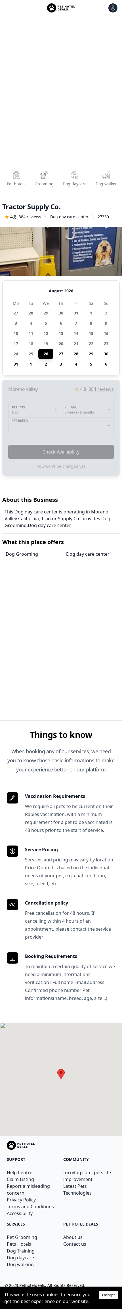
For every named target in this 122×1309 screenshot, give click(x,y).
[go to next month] (110, 291)
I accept (108, 1294)
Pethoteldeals (32, 1285)
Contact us (74, 1244)
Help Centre (19, 1172)
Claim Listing (20, 1179)
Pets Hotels (19, 1244)
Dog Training (21, 1251)
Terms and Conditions (30, 1206)
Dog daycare (20, 1258)
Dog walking (20, 1264)
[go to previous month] (12, 291)
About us (73, 1237)
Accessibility (20, 1213)
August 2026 (61, 290)
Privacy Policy (21, 1200)
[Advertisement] (61, 95)
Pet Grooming (22, 1237)
